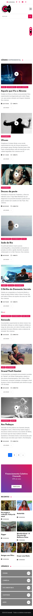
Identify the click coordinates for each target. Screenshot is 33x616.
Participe (16, 486)
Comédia (4, 285)
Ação (3, 367)
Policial (10, 285)
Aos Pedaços (7, 425)
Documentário (6, 239)
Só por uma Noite (23, 556)
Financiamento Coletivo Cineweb (16, 476)
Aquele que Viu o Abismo (13, 91)
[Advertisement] (16, 38)
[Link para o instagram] (25, 2)
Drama (4, 87)
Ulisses (4, 140)
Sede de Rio (7, 243)
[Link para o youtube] (22, 2)
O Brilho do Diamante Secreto (16, 289)
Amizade (5, 320)
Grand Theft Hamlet (11, 371)
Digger (3, 534)
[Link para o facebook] (16, 2)
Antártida (20, 513)
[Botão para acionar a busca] (30, 16)
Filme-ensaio (26, 316)
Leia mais (6, 107)
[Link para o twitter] (19, 2)
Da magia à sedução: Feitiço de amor (8, 514)
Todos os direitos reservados (22, 612)
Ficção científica (22, 87)
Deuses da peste (9, 192)
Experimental (11, 87)
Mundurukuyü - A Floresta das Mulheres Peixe (23, 535)
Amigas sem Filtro (7, 555)
